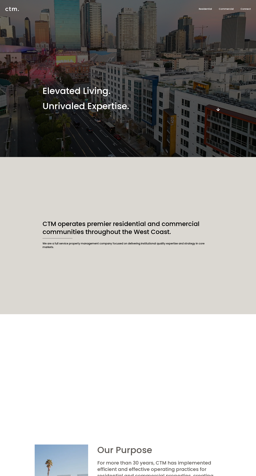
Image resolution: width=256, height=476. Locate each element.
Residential (205, 9)
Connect (246, 9)
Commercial (226, 9)
